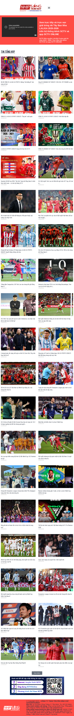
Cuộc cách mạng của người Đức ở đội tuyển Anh (51, 560)
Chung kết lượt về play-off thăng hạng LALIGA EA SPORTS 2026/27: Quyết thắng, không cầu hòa (16, 251)
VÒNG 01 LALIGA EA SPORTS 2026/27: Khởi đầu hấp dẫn (53, 116)
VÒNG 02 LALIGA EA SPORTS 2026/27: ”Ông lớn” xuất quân (16, 116)
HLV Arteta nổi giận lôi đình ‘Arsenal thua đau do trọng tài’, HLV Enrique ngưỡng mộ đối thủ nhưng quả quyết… (18, 423)
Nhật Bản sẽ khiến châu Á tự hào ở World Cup (50, 422)
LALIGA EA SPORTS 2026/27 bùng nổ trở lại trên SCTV (15, 149)
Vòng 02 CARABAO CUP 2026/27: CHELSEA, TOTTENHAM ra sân (55, 82)
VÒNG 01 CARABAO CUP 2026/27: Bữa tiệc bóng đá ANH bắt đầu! (55, 149)
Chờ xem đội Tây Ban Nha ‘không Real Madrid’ (13, 663)
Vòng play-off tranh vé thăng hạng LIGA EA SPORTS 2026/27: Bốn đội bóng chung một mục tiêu (54, 354)
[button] (48, 7)
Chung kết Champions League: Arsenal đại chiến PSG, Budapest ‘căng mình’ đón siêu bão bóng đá (18, 492)
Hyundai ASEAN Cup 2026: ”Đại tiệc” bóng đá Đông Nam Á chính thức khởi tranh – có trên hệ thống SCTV (18, 182)
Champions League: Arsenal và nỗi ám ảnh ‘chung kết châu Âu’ (55, 594)
